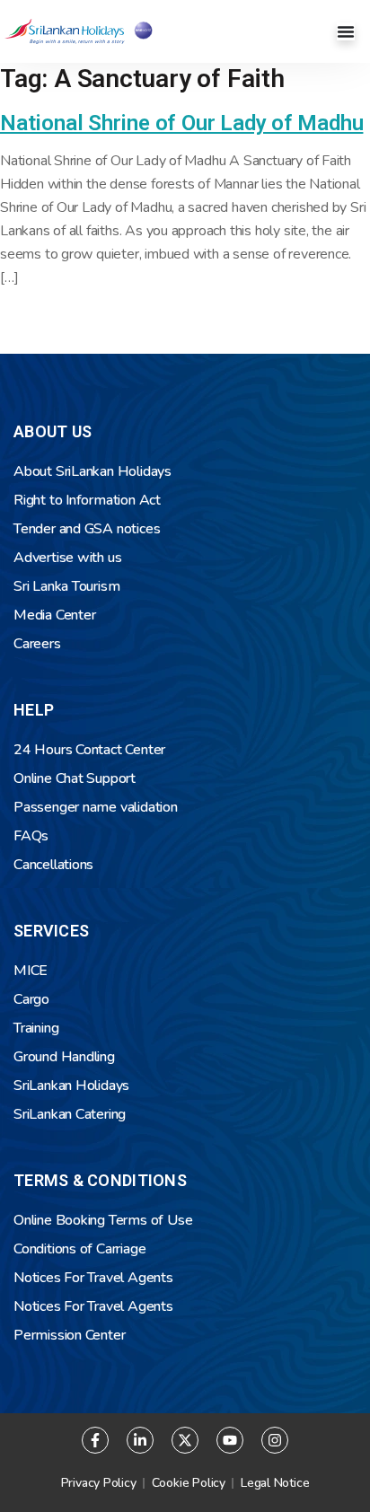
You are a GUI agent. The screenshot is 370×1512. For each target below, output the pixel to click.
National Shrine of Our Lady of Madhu (181, 123)
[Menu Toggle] (346, 31)
